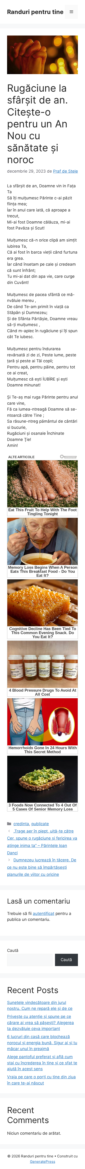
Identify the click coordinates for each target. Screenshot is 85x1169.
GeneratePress (42, 1161)
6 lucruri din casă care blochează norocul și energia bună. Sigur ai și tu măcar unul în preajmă (42, 1042)
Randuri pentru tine (35, 11)
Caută (12, 950)
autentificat (43, 913)
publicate (40, 823)
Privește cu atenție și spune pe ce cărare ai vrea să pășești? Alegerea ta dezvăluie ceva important (40, 1022)
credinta (21, 823)
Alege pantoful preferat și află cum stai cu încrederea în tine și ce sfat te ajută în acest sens (42, 1062)
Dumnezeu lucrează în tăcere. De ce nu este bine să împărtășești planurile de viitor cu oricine (41, 867)
